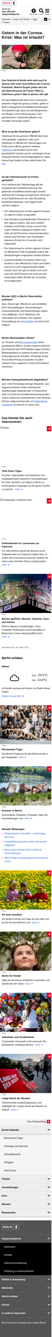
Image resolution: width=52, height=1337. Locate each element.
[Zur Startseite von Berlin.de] (10, 1229)
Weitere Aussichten (12, 696)
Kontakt (8, 1255)
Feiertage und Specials (16, 1146)
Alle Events (10, 1170)
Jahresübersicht (12, 1154)
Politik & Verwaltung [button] (13, 1279)
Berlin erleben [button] (10, 1296)
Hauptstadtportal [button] (11, 1238)
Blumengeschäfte (28, 342)
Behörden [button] (7, 1288)
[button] (47, 19)
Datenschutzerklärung (15, 1263)
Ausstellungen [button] (10, 1187)
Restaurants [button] (9, 1212)
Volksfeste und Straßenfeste (18, 1037)
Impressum (9, 1247)
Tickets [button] (6, 1179)
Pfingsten (9, 1162)
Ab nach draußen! (12, 914)
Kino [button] (4, 1195)
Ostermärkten (28, 321)
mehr (17, 489)
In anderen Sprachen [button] (13, 1313)
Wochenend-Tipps (12, 749)
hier (3, 164)
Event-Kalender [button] (10, 1130)
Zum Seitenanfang (36, 1121)
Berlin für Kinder (11, 975)
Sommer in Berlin (12, 810)
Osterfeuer (7, 150)
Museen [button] (6, 1204)
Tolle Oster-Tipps (12, 471)
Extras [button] (5, 1304)
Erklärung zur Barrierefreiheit (19, 1271)
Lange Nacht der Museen (16, 1098)
